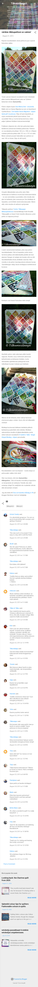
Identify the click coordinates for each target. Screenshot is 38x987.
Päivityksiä (13, 780)
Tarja (11, 765)
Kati (11, 626)
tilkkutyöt (19, 506)
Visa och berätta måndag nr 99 (23, 493)
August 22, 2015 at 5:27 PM (19, 674)
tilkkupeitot (10, 506)
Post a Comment (9, 864)
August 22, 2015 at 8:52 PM (19, 688)
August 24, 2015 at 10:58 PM (19, 831)
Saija (11, 680)
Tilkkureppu (13, 721)
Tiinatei (12, 664)
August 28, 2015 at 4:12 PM (19, 859)
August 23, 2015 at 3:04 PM (19, 745)
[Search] (35, 4)
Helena (12, 573)
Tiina (11, 751)
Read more (32, 898)
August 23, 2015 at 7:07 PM (19, 759)
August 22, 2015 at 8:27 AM (19, 567)
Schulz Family (14, 514)
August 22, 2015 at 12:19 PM (19, 643)
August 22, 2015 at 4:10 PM (19, 658)
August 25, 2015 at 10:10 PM (19, 845)
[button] (35, 32)
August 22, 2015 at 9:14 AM (19, 602)
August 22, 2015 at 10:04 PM (19, 703)
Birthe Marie (14, 808)
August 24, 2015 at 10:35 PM (19, 816)
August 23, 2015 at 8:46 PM (19, 774)
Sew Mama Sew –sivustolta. (24, 107)
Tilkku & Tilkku (14, 608)
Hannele (12, 694)
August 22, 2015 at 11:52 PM (19, 715)
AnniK (12, 544)
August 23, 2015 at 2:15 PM (19, 731)
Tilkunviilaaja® (19, 3)
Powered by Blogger (20, 979)
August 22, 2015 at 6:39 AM (19, 538)
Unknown (13, 591)
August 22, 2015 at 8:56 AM (19, 585)
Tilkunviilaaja (14, 530)
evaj (11, 822)
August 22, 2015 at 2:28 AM (19, 524)
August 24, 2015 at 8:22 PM (19, 802)
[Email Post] (7, 502)
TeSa (11, 709)
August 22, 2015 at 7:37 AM (19, 555)
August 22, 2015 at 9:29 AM (19, 620)
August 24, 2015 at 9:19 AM (19, 786)
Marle (11, 792)
